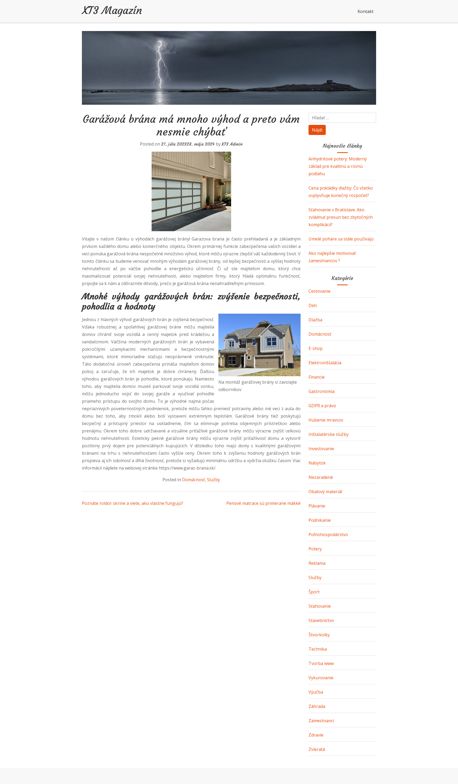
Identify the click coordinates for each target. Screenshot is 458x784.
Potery (315, 549)
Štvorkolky (319, 635)
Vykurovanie (321, 678)
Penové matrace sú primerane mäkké (263, 503)
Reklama (317, 563)
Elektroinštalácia (325, 363)
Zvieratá (317, 749)
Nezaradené (321, 477)
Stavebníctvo (321, 620)
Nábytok (317, 463)
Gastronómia (321, 391)
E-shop (316, 348)
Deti (313, 305)
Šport (314, 592)
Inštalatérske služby (329, 434)
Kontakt (365, 11)
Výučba (316, 692)
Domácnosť (193, 480)
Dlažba (315, 320)
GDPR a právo (322, 406)
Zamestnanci (321, 721)
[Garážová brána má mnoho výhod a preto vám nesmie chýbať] (191, 191)
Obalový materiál (325, 491)
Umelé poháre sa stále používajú (341, 239)
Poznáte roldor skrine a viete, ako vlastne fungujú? (132, 503)
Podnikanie (320, 520)
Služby (213, 480)
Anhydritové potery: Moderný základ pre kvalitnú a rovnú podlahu (338, 166)
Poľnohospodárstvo (328, 534)
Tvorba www (321, 663)
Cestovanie (320, 291)
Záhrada (317, 706)
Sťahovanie (320, 606)
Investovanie (321, 449)
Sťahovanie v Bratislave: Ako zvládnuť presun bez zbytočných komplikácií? (341, 217)
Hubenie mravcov (326, 420)
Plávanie (317, 506)
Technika (318, 649)
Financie (317, 377)
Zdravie (316, 735)
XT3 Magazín (112, 10)
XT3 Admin (232, 144)
